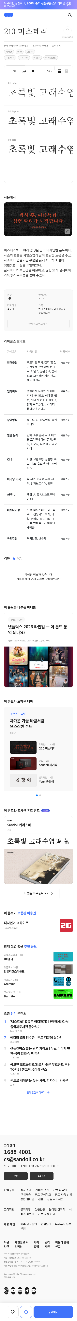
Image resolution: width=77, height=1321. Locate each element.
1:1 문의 (41, 1176)
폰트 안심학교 (43, 1194)
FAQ (16, 1176)
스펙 (40, 305)
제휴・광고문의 (29, 1224)
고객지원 (9, 1209)
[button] (37, 795)
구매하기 (53, 1312)
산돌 (9, 820)
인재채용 (26, 1194)
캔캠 (40, 1199)
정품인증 (40, 1209)
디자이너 (11, 305)
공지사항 (26, 1209)
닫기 (68, 4)
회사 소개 (26, 1190)
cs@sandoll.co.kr (24, 1159)
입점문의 (46, 1224)
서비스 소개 (42, 1190)
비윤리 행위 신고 (62, 1244)
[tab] (59, 71)
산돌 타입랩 (60, 1190)
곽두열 (10, 309)
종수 (9, 294)
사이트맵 (36, 1244)
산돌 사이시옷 (55, 1199)
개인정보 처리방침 (21, 1244)
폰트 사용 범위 (46, 1214)
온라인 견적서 (57, 1209)
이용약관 (6, 1244)
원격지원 (47, 1244)
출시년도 (42, 294)
